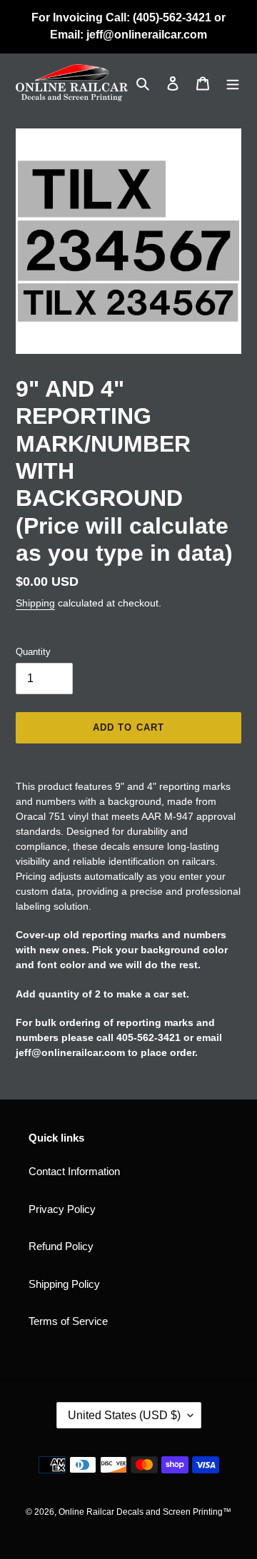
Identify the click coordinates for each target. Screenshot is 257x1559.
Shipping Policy (64, 1284)
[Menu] (233, 83)
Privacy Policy (62, 1209)
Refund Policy (61, 1246)
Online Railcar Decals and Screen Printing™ (145, 1512)
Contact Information (74, 1171)
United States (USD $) (124, 1415)
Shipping (35, 603)
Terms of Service (68, 1321)
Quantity (33, 651)
